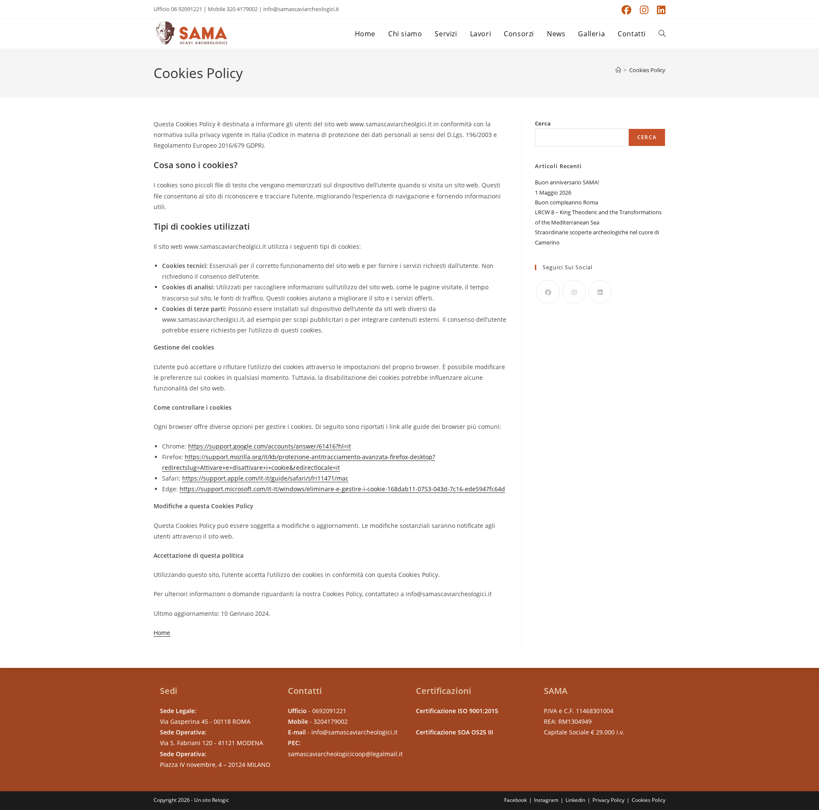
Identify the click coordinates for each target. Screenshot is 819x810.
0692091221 (329, 711)
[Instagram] (574, 291)
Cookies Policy (647, 70)
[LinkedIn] (600, 291)
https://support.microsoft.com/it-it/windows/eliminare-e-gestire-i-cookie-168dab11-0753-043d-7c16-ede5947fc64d (342, 489)
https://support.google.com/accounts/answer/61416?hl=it (269, 446)
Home (162, 633)
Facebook (515, 800)
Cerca (543, 123)
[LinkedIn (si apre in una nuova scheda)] (659, 10)
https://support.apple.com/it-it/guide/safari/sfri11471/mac (265, 478)
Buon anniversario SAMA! (567, 182)
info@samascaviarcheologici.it (354, 732)
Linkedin (575, 800)
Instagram (546, 800)
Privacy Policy (608, 800)
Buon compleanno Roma (566, 202)
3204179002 (331, 721)
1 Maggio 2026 (553, 192)
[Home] (618, 70)
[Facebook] (548, 291)
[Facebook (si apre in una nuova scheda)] (626, 10)
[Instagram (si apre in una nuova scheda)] (644, 10)
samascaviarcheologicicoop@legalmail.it (345, 754)
